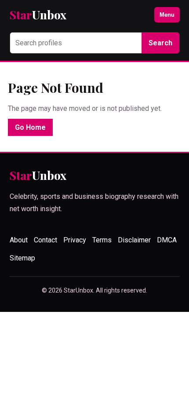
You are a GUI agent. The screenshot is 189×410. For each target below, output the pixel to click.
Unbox (38, 14)
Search (160, 43)
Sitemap (22, 258)
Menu (167, 14)
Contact (45, 240)
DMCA (167, 240)
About (19, 240)
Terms (102, 240)
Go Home (30, 127)
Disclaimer (134, 240)
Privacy (74, 240)
